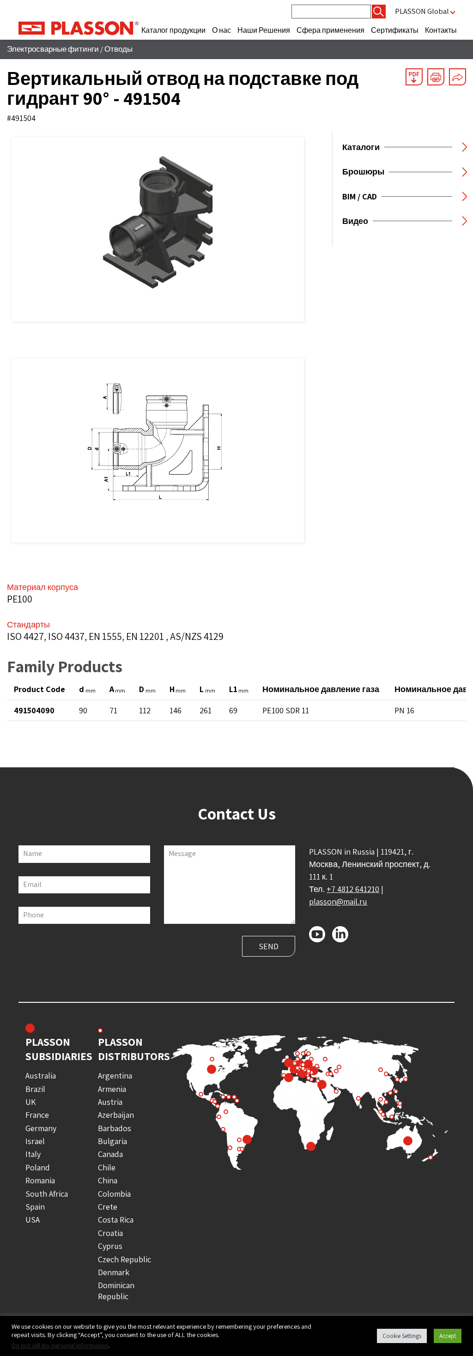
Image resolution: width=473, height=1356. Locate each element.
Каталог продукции (173, 30)
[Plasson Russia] (78, 27)
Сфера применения (330, 30)
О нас (221, 30)
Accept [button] (447, 1336)
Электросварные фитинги (53, 49)
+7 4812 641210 (353, 889)
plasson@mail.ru (338, 901)
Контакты (441, 30)
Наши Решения (263, 30)
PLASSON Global (422, 11)
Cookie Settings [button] (401, 1336)
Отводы (118, 49)
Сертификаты (394, 30)
